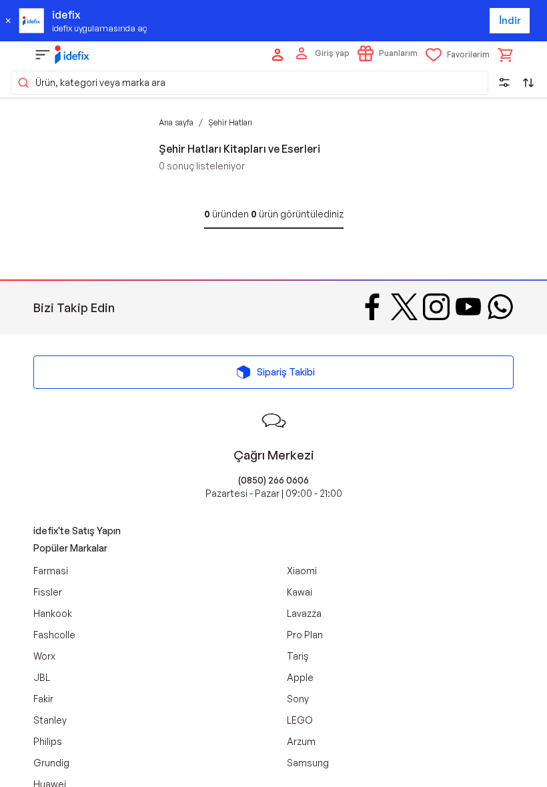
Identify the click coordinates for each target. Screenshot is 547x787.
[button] (249, 83)
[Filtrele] (504, 83)
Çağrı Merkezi (273, 455)
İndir (510, 20)
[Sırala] (528, 83)
